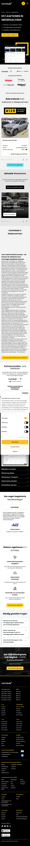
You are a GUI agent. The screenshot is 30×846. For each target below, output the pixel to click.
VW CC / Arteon (20, 706)
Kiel (12, 781)
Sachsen (13, 768)
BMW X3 (18, 697)
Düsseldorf (4, 785)
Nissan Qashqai (20, 745)
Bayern (3, 764)
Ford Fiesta (4, 723)
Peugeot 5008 (19, 737)
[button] (27, 3)
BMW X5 (18, 699)
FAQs (2, 799)
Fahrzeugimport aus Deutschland (6, 805)
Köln (12, 783)
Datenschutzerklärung (21, 816)
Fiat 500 (18, 743)
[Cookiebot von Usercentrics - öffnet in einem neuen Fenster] (22, 393)
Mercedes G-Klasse (6, 697)
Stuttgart (22, 783)
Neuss (21, 779)
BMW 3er (18, 691)
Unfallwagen (4, 756)
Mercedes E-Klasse (6, 695)
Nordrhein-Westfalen (16, 764)
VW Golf (18, 708)
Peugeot (3, 737)
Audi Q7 (3, 715)
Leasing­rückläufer (5, 754)
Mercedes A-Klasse (6, 691)
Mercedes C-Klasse (6, 693)
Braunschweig (5, 781)
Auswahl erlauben (15, 446)
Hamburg (3, 768)
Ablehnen (15, 451)
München (13, 787)
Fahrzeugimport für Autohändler (6, 801)
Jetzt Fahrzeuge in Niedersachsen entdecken (15, 357)
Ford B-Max (4, 721)
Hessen (3, 770)
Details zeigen (21, 437)
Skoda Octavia (20, 739)
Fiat (2, 743)
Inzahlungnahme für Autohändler (9, 752)
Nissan (3, 745)
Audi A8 (3, 710)
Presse (3, 818)
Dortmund (4, 783)
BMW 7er (18, 695)
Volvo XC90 (19, 721)
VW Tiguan (19, 712)
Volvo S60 (18, 730)
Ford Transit (4, 730)
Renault (3, 741)
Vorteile (3, 797)
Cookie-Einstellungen (21, 818)
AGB (17, 814)
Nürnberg (22, 781)
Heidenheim (14, 779)
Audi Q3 (3, 712)
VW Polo (18, 710)
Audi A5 (3, 708)
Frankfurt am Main (4, 788)
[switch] (26, 422)
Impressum (19, 812)
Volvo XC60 (19, 723)
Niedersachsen (5, 772)
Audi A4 (3, 706)
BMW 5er (18, 693)
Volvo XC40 (19, 725)
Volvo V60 (18, 728)
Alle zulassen (15, 442)
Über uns (3, 812)
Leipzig (12, 785)
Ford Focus (4, 725)
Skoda (3, 739)
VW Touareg (19, 715)
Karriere (3, 814)
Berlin (2, 779)
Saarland (13, 766)
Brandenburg (4, 766)
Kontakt (3, 816)
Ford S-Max (4, 728)
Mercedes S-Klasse (6, 699)
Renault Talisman (20, 741)
